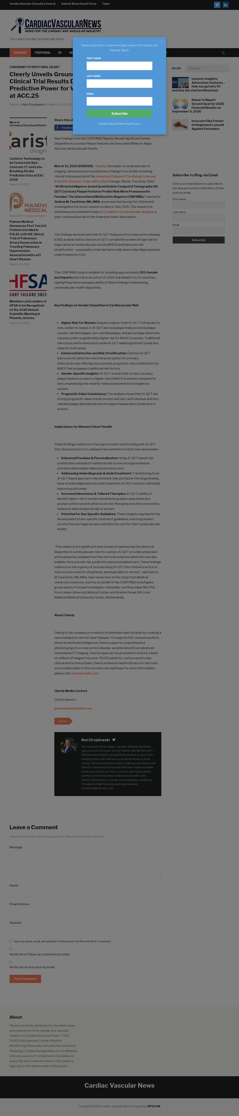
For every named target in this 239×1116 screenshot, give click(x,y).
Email (90, 93)
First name (94, 58)
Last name (93, 76)
